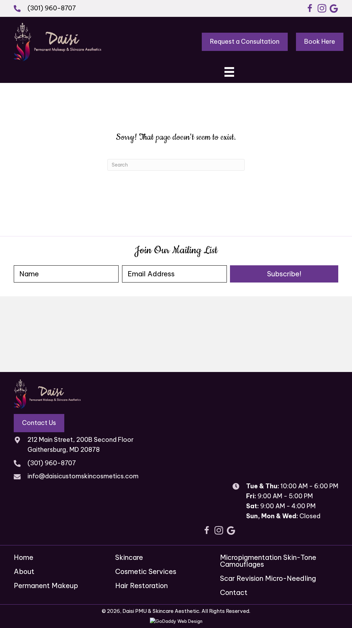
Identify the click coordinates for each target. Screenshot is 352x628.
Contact (234, 592)
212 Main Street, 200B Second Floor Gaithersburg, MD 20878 (81, 445)
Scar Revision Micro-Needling (268, 578)
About (24, 571)
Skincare (129, 557)
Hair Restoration (141, 585)
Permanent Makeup (46, 585)
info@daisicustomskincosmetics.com (83, 476)
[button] (310, 8)
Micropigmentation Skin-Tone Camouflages (268, 560)
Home (23, 557)
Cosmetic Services (145, 571)
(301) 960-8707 (52, 8)
